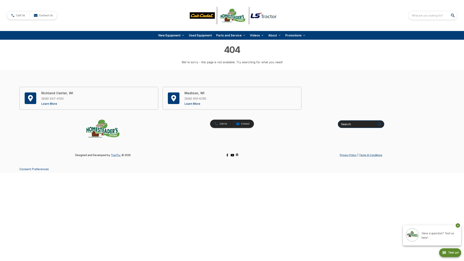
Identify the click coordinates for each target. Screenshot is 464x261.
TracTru (115, 155)
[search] (453, 15)
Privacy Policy (348, 155)
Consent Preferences (34, 169)
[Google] (237, 154)
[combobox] (432, 15)
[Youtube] (232, 155)
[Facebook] (227, 155)
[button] (18, 15)
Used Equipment (200, 35)
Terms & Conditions (370, 155)
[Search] (380, 124)
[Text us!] (450, 253)
